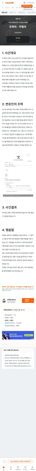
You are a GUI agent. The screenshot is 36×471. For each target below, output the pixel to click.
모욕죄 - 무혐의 (9, 320)
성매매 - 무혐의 (9, 317)
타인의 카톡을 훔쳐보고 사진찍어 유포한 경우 (17, 363)
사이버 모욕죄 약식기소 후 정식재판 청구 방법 (17, 360)
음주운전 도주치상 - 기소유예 (13, 323)
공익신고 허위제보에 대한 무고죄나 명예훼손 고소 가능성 (20, 358)
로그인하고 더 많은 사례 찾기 (20, 461)
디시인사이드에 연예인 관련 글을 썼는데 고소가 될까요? (20, 366)
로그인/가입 (31, 3)
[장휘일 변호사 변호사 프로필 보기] (4, 300)
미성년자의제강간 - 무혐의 (12, 325)
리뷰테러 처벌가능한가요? (12, 355)
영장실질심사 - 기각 (10, 315)
